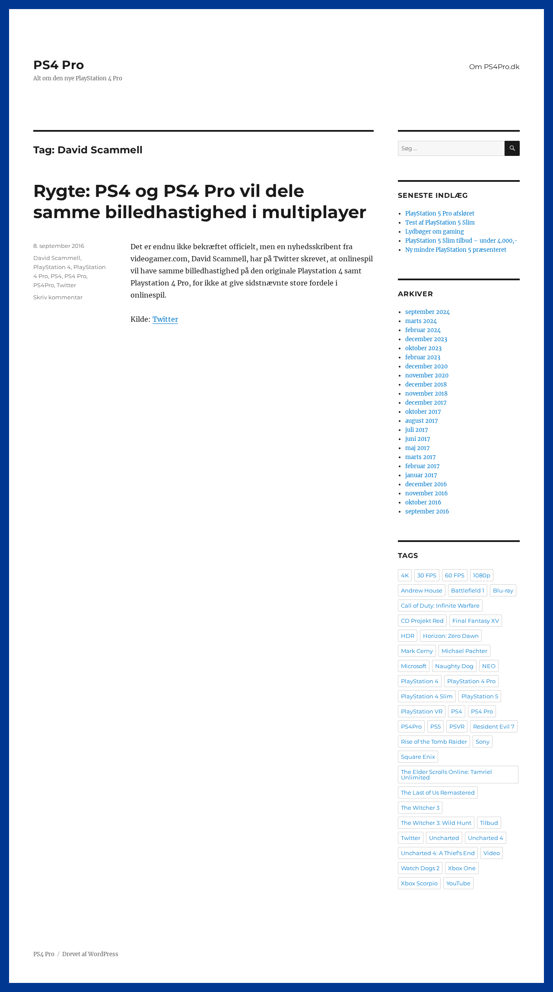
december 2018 (426, 384)
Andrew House (421, 590)
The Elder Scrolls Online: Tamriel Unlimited (446, 774)
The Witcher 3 (420, 807)
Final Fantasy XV (475, 620)
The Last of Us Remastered (438, 792)
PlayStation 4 (52, 266)
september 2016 (427, 511)
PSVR (456, 726)
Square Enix (418, 756)
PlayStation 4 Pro (471, 681)
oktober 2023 (423, 348)
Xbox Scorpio (419, 883)
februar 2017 (422, 466)
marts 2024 (421, 321)
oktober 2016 (423, 502)
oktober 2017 (423, 411)
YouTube (458, 883)
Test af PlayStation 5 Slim (440, 222)
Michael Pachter (464, 650)
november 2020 (426, 375)
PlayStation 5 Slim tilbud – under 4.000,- (461, 240)
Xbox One (462, 868)
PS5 (435, 726)
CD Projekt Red (422, 620)
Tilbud (489, 822)
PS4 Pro (58, 64)
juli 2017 (416, 430)
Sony (482, 741)
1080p (481, 575)
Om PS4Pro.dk (494, 67)
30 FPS (426, 575)
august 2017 (421, 421)
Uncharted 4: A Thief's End (438, 852)
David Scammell (56, 257)
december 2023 (426, 339)
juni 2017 (417, 439)
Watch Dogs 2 (420, 868)
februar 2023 (422, 357)
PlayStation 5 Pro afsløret (439, 213)
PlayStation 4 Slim (427, 696)
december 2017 (426, 402)
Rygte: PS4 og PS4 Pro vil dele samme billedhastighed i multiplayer (199, 201)
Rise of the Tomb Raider (434, 741)
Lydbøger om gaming (434, 231)
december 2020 (426, 366)
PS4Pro (43, 285)
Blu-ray (503, 590)
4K (405, 575)
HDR (407, 635)
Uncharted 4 (485, 837)
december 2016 (426, 484)
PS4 (56, 276)
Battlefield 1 (467, 590)
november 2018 (426, 393)
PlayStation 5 (479, 696)
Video (491, 852)
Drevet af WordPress (90, 954)
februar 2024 (423, 330)
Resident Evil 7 (494, 726)
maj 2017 (417, 448)
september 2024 (427, 312)
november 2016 (426, 493)
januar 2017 (421, 475)
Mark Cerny (417, 650)
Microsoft (413, 665)
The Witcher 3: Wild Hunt (436, 822)
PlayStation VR (421, 711)
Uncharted (444, 837)
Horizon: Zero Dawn (451, 635)
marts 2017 (420, 457)
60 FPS (454, 575)
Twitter (165, 319)
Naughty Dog (454, 665)
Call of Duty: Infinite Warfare (440, 605)
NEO (489, 665)
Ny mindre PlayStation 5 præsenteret (455, 250)
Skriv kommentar (58, 297)
